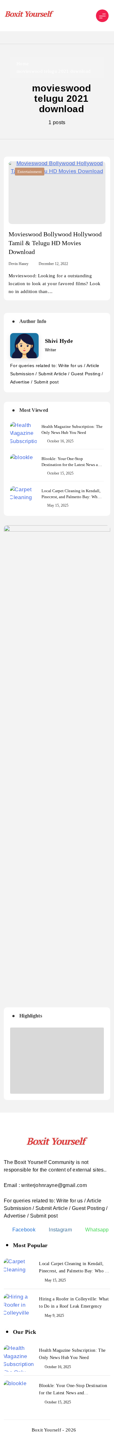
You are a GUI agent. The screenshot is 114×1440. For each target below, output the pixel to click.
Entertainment (29, 171)
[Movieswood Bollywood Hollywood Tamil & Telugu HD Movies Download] (57, 192)
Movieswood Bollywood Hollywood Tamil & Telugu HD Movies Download (55, 243)
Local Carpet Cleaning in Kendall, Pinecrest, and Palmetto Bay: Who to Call (70, 496)
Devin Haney (18, 264)
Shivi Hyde (59, 341)
